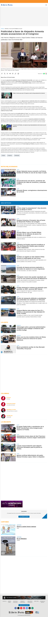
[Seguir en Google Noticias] (46, 74)
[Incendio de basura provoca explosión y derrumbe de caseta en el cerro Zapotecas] (8, 269)
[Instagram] (24, 608)
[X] (5, 74)
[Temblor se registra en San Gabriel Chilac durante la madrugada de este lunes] (8, 259)
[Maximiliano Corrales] (3, 410)
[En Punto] (3, 398)
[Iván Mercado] (3, 416)
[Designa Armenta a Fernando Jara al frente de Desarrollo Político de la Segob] (8, 223)
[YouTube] (21, 608)
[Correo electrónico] (13, 74)
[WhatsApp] (7, 74)
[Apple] (30, 608)
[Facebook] (2, 74)
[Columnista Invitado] (3, 404)
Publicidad (17, 155)
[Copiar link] (15, 74)
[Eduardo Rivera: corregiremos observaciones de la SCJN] (8, 192)
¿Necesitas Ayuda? (24, 605)
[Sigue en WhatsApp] (44, 74)
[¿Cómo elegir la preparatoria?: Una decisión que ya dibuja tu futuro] (8, 211)
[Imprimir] (18, 74)
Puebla (3, 155)
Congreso (10, 155)
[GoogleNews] (27, 608)
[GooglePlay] (32, 608)
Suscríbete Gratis (24, 516)
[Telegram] (10, 74)
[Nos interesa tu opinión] (24, 597)
